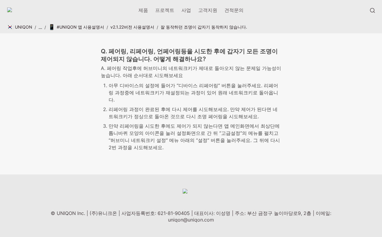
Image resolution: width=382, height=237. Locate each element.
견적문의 (234, 10)
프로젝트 (164, 10)
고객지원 (207, 10)
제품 (143, 10)
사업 (186, 10)
